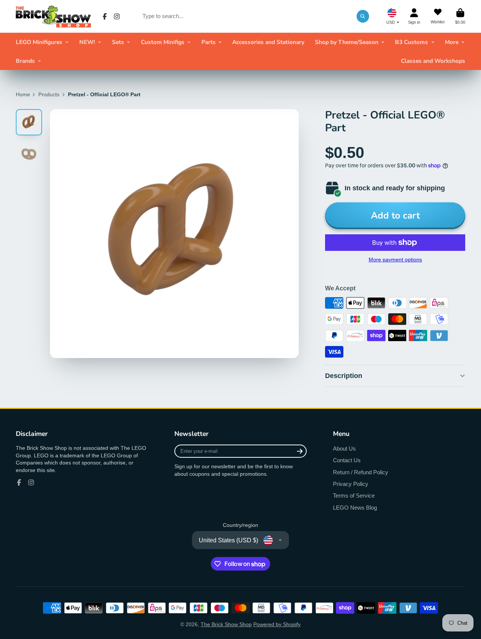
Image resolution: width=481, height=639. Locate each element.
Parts (208, 42)
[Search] (363, 16)
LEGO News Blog (355, 507)
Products (48, 94)
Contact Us (347, 460)
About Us (344, 448)
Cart (460, 16)
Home (23, 94)
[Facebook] (104, 16)
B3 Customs (411, 42)
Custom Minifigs (163, 42)
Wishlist (438, 16)
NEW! (87, 42)
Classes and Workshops (433, 61)
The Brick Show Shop (226, 624)
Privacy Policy (350, 484)
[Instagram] (116, 16)
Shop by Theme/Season (346, 42)
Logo (53, 16)
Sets (118, 42)
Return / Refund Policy (360, 472)
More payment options (395, 260)
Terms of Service (354, 495)
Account (414, 16)
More (451, 42)
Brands (25, 61)
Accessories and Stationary (268, 42)
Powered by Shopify (277, 624)
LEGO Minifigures (39, 42)
